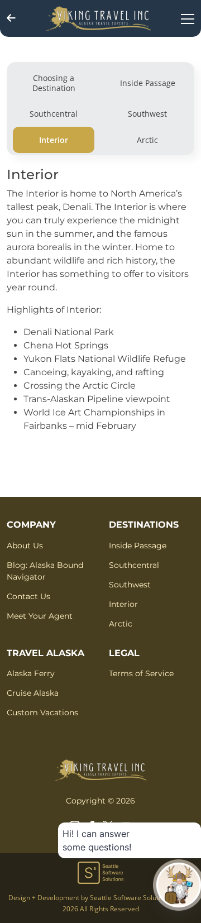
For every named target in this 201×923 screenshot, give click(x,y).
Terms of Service (141, 673)
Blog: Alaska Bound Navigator (45, 571)
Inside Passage (137, 546)
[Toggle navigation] (187, 18)
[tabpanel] (100, 305)
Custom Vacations (42, 712)
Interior (123, 604)
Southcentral (134, 565)
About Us (25, 546)
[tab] (53, 83)
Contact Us (28, 596)
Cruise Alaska (33, 693)
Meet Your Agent (40, 616)
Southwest (130, 585)
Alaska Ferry (31, 673)
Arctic (120, 624)
